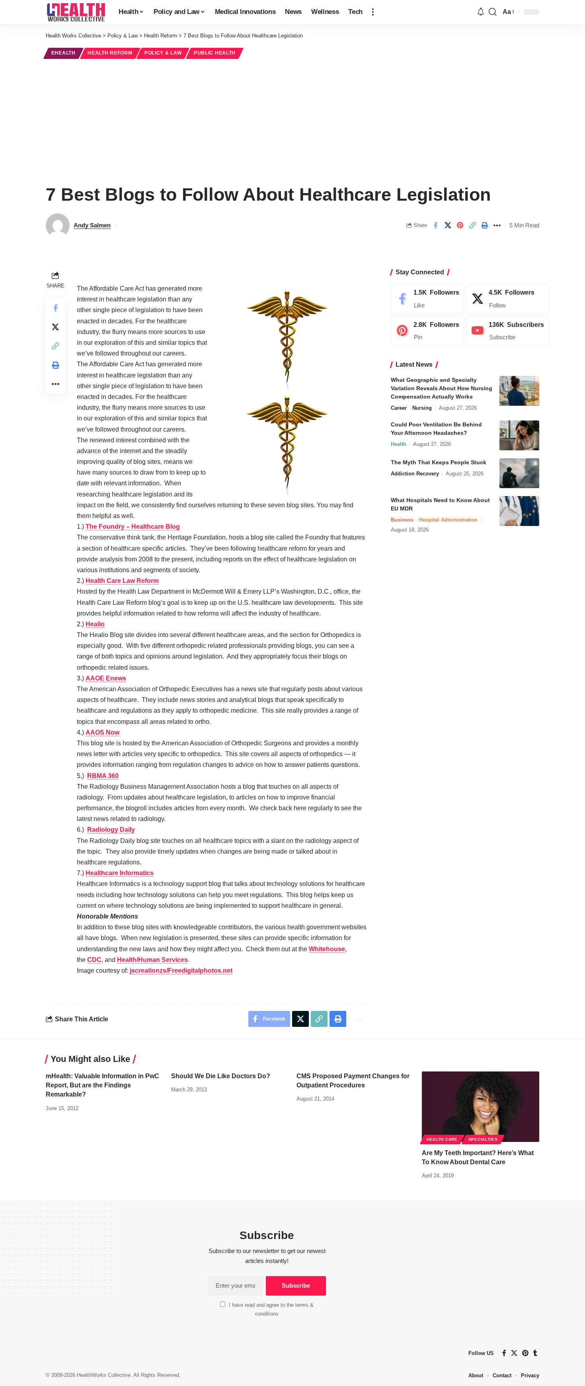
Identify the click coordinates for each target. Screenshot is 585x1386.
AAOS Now (102, 732)
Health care (442, 1139)
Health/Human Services (152, 959)
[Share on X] (447, 225)
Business (402, 520)
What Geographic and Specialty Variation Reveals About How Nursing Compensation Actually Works (441, 388)
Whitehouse (327, 949)
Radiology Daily (111, 829)
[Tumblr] (535, 1353)
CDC (94, 959)
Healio (95, 624)
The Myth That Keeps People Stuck (438, 462)
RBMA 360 (103, 775)
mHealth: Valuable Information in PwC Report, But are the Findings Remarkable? (102, 1085)
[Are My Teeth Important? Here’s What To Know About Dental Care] (480, 1106)
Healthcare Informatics (120, 873)
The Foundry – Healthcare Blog (133, 526)
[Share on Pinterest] (460, 225)
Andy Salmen (92, 225)
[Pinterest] (427, 331)
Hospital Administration (448, 520)
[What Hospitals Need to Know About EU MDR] (519, 511)
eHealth (63, 53)
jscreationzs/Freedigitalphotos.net (181, 970)
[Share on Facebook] (435, 225)
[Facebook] (427, 298)
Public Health (215, 53)
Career (399, 408)
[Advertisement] (292, 120)
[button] (372, 12)
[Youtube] (507, 331)
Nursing (422, 408)
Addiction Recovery (415, 474)
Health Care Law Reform (122, 580)
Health (398, 444)
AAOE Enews (106, 678)
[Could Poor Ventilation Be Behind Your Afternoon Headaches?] (519, 435)
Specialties (483, 1139)
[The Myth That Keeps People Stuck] (519, 473)
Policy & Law (162, 53)
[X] (507, 298)
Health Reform (110, 53)
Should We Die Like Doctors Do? (220, 1076)
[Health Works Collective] (76, 12)
